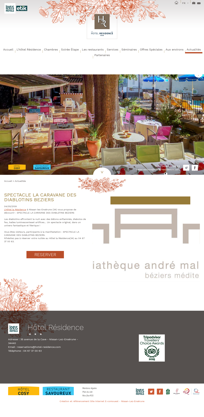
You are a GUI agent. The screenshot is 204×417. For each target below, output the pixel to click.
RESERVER (45, 254)
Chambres (51, 49)
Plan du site (87, 391)
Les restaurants (93, 49)
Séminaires (129, 49)
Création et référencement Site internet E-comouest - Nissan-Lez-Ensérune (102, 401)
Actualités (194, 49)
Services (112, 49)
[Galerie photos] (193, 2)
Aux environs (174, 49)
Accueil (8, 49)
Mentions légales (89, 388)
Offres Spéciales (151, 49)
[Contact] (198, 2)
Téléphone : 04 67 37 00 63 (25, 350)
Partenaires (102, 55)
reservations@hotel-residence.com (158, 169)
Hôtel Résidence (56, 327)
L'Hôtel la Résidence (15, 209)
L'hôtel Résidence (29, 49)
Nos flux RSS (87, 395)
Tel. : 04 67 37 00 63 (167, 166)
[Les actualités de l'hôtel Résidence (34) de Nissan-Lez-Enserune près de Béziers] (102, 23)
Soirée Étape (70, 49)
